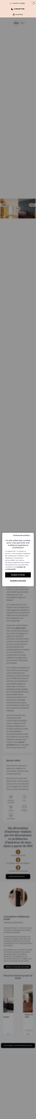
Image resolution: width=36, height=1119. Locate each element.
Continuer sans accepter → (22, 535)
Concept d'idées (18, 3)
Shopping (19, 14)
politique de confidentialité (15, 568)
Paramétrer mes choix (18, 581)
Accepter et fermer (18, 575)
